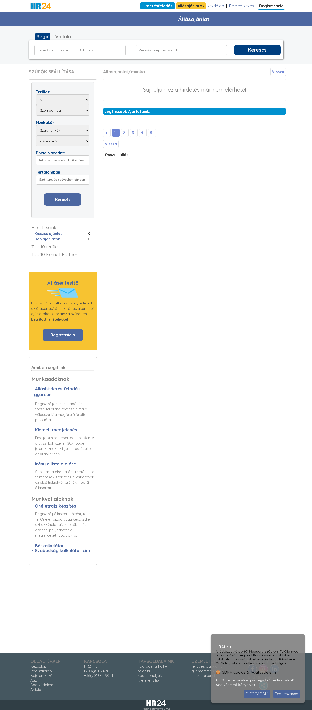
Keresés (257, 50)
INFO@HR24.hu (96, 671)
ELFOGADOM (257, 693)
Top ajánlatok (47, 239)
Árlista (35, 689)
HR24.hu (91, 666)
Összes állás (116, 154)
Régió (42, 36)
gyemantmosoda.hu (208, 671)
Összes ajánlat (48, 233)
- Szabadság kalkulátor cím (61, 550)
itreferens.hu (148, 680)
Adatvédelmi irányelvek (235, 684)
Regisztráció (271, 5)
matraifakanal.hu (205, 675)
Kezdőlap (215, 5)
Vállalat (64, 36)
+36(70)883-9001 (98, 675)
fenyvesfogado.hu (206, 666)
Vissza (278, 71)
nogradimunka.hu (152, 666)
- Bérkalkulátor (48, 546)
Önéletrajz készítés (55, 506)
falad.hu (144, 671)
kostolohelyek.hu (152, 675)
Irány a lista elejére (55, 464)
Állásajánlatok (191, 5)
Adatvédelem (41, 684)
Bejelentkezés (241, 5)
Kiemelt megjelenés (56, 430)
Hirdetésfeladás (157, 5)
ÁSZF (34, 680)
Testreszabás (286, 693)
